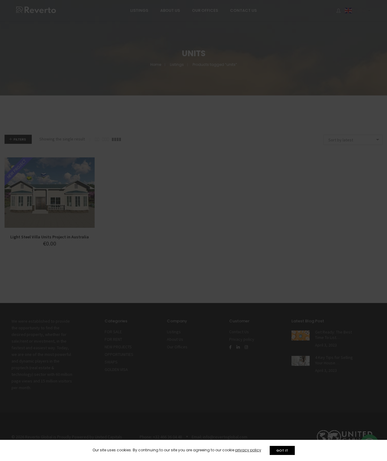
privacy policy (248, 450)
